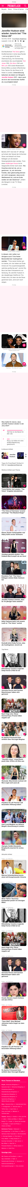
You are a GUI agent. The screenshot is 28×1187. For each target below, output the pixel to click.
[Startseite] (14, 6)
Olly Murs (13, 63)
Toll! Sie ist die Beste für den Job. (15, 433)
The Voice (15, 52)
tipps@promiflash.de (14, 465)
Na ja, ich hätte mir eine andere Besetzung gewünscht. (15, 442)
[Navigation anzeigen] (2, 5)
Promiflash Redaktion (19, 39)
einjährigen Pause (11, 163)
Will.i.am (4, 66)
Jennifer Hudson (8, 77)
